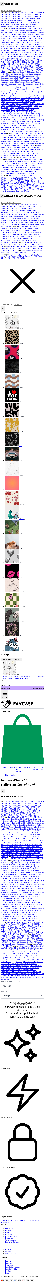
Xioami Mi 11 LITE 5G (11, 220)
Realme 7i (16, 143)
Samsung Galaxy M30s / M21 (15, 90)
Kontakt (8, 1249)
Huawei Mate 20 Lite (26, 978)
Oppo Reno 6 (22, 155)
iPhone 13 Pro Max (9, 18)
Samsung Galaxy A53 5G (27, 100)
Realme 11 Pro (34, 143)
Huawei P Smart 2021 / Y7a (13, 189)
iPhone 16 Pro (34, 12)
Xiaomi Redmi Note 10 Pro (29, 220)
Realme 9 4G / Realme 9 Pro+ (13, 141)
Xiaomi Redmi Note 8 (11, 32)
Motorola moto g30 (15, 159)
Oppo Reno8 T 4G (12, 944)
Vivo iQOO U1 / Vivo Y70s (29, 70)
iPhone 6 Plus (24, 26)
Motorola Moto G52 (15, 171)
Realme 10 (28, 141)
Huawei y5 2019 (28, 179)
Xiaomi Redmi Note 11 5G (16, 58)
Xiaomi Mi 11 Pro (31, 48)
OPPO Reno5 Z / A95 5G (17, 153)
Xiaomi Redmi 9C (25, 36)
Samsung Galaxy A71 (26, 236)
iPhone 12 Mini (8, 210)
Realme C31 (20, 139)
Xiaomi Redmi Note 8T (19, 30)
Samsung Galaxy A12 (25, 226)
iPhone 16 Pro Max (12, 12)
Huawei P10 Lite (18, 976)
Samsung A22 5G (15, 238)
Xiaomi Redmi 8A (21, 38)
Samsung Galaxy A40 (16, 230)
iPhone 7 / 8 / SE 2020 (11, 26)
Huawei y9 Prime (15, 175)
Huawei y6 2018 (10, 966)
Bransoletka (27, 767)
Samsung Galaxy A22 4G (13, 110)
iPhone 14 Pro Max (9, 16)
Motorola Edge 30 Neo (12, 169)
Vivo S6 (17, 70)
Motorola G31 (8, 954)
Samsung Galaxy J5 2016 (15, 94)
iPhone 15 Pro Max (9, 14)
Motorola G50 (20, 161)
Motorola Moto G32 (17, 958)
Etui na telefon (10, 775)
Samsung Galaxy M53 (29, 120)
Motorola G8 (11, 161)
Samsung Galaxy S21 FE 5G (13, 80)
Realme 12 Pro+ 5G (21, 934)
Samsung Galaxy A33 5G (13, 120)
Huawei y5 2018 (10, 968)
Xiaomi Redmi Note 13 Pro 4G (14, 66)
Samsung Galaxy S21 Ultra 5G (14, 78)
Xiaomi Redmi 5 (9, 42)
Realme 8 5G (29, 139)
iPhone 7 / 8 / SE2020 (12, 212)
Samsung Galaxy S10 (26, 82)
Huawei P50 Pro (25, 181)
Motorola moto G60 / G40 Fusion (20, 163)
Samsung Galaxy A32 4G (18, 228)
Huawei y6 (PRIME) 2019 (13, 179)
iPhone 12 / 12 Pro (23, 20)
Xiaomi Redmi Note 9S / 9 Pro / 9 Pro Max (22, 28)
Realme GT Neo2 (10, 139)
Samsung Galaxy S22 (19, 122)
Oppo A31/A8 (23, 151)
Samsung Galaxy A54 (25, 123)
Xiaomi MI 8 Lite (10, 48)
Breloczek (11, 767)
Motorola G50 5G (14, 165)
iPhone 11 (30, 22)
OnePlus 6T (7, 946)
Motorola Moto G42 (11, 167)
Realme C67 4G (8, 145)
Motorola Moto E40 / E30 (14, 952)
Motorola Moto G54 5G (12, 960)
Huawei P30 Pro (15, 185)
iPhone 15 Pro (31, 14)
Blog (7, 1273)
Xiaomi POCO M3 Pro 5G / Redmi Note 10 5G (22, 53)
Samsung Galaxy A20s (12, 112)
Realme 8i (7, 137)
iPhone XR (18, 24)
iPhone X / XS (9, 24)
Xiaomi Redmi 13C (31, 66)
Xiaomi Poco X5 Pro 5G (12, 64)
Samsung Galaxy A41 (29, 104)
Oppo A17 (14, 155)
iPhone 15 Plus (21, 14)
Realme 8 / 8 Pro (16, 137)
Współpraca (9, 1251)
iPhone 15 (18, 304)
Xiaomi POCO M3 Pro (18, 224)
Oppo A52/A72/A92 (11, 151)
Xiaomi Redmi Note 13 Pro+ (18, 62)
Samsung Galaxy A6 (11, 100)
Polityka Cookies (11, 1269)
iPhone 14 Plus (21, 16)
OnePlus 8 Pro (24, 157)
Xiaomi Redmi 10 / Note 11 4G (26, 42)
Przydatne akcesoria (12, 1242)
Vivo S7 (11, 70)
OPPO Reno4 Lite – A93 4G (26, 147)
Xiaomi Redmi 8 (33, 38)
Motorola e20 (25, 165)
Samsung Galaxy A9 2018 (28, 96)
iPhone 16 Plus (24, 12)
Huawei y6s (20, 177)
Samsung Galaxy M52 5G (20, 86)
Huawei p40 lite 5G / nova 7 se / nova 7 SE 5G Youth (21, 182)
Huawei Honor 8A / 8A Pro (19, 191)
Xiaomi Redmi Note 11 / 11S (22, 56)
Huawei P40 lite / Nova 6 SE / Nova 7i (18, 972)
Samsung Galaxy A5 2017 (13, 104)
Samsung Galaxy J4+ (11, 96)
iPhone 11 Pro (22, 22)
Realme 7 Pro (27, 137)
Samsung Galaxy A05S (21, 72)
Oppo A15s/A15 (26, 940)
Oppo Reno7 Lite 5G (14, 942)
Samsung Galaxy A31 (10, 108)
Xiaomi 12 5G (28, 54)
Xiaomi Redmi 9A (27, 222)
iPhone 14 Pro (31, 16)
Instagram (8, 1261)
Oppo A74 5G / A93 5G (13, 938)
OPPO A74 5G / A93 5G (21, 149)
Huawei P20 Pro (9, 187)
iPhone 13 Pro (21, 18)
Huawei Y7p (25, 175)
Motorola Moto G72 (25, 167)
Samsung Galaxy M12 (11, 242)
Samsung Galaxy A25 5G (12, 127)
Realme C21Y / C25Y (21, 135)
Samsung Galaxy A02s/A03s (24, 116)
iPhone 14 (6, 206)
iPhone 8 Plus (26, 24)
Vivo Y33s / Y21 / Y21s (19, 68)
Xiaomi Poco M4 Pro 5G (28, 44)
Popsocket (8, 1230)
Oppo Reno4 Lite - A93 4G (17, 936)
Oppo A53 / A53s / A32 (30, 938)
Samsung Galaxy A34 (10, 123)
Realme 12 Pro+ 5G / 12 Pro (24, 145)
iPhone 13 (29, 18)
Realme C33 (8, 143)
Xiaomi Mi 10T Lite (25, 50)
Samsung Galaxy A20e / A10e (22, 234)
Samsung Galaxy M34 (24, 131)
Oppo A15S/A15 (15, 248)
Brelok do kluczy (18, 769)
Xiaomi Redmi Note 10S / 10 (24, 34)
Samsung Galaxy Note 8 (19, 84)
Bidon (4, 767)
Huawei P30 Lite (27, 185)
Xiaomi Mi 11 (13, 50)
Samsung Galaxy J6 (25, 92)
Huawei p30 (19, 974)
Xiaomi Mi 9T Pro (18, 46)
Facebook (8, 1263)
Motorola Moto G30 (28, 250)
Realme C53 (24, 143)
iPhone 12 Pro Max (10, 20)
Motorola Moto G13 (11, 956)
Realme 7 (35, 137)
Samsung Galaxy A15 (10, 129)
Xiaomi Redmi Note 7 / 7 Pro (29, 32)
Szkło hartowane (36, 768)
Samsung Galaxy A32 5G (18, 106)
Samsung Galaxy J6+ (11, 92)
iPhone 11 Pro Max (10, 22)
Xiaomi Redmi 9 (9, 38)
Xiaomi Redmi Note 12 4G (28, 60)
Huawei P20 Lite (21, 187)
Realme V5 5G (16, 133)
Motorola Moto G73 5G (11, 173)
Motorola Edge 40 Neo (28, 169)
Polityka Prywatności (12, 1267)
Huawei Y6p (29, 177)
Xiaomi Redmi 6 (25, 40)
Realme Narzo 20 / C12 (30, 133)
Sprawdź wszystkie (10, 660)
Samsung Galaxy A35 (25, 129)
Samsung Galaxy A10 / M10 (15, 240)
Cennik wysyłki (10, 1253)
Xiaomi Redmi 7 (14, 40)
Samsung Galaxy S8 (16, 76)
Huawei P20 (31, 187)
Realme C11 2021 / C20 (23, 254)
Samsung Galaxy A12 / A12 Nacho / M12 (19, 114)
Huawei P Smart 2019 (30, 189)
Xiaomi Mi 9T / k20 (32, 46)
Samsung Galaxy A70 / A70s (19, 98)
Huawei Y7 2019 (10, 177)
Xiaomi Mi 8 (20, 48)
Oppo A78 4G (8, 157)
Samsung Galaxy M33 (17, 125)
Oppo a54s (7, 155)
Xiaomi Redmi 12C (12, 60)
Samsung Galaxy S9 (29, 74)
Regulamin (9, 1265)
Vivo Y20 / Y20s (33, 68)
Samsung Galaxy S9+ (14, 74)
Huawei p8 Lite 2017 (11, 181)
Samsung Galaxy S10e (11, 82)
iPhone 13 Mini (8, 208)
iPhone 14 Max (24, 204)
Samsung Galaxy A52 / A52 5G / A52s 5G (22, 101)
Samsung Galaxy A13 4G (12, 118)
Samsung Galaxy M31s (12, 88)
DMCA (8, 1271)
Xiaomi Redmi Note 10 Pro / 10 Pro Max (18, 52)
